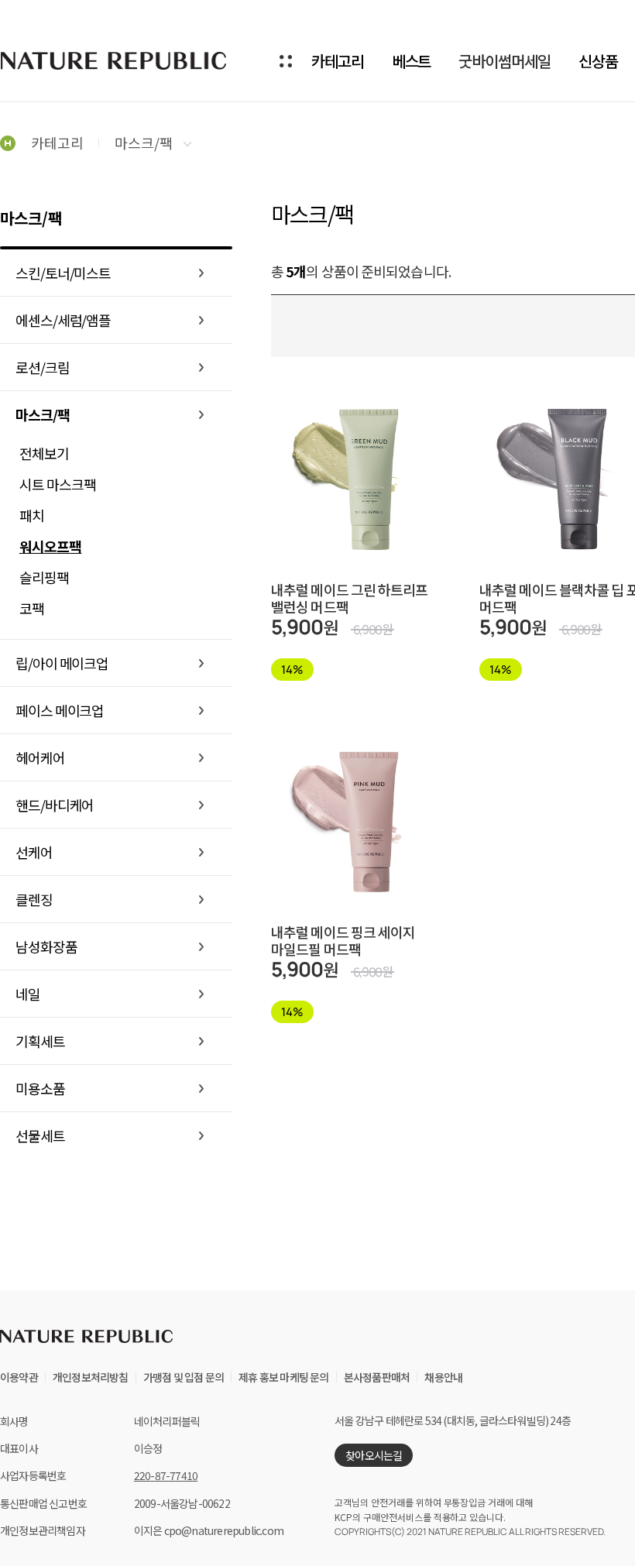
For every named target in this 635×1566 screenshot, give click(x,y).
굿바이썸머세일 (504, 61)
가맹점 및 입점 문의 (183, 1377)
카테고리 (337, 61)
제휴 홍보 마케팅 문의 (283, 1377)
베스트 (411, 61)
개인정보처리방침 (91, 1377)
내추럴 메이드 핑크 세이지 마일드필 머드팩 (343, 940)
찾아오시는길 (373, 1455)
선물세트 (40, 1135)
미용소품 (40, 1088)
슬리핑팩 (44, 577)
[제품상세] (364, 442)
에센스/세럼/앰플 (63, 320)
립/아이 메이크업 (61, 663)
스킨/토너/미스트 (63, 273)
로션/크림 (42, 367)
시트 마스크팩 (58, 484)
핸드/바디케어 (54, 805)
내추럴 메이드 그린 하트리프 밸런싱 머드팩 (349, 598)
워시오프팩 (50, 546)
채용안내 (443, 1377)
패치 (31, 515)
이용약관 (19, 1377)
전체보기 (44, 453)
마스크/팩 (145, 142)
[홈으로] (7, 142)
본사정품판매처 (377, 1377)
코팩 (31, 608)
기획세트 (40, 1041)
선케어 (34, 852)
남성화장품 (46, 946)
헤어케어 (40, 757)
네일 (27, 994)
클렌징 (34, 899)
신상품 (598, 61)
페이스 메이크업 (59, 710)
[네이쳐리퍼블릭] (114, 60)
